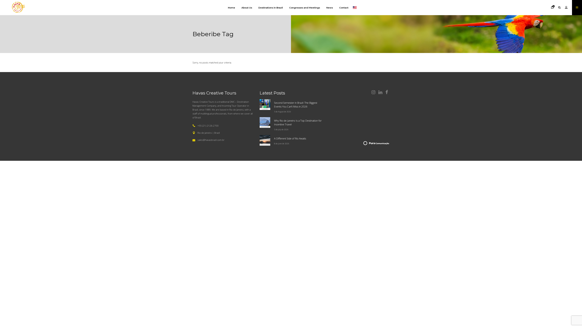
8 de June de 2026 (281, 143)
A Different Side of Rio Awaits (290, 138)
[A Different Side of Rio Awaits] (265, 140)
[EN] (355, 7)
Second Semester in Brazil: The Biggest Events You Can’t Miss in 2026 (295, 104)
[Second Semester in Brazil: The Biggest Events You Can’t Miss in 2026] (265, 104)
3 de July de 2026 (281, 129)
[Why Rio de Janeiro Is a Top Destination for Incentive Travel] (265, 122)
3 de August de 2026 (282, 111)
